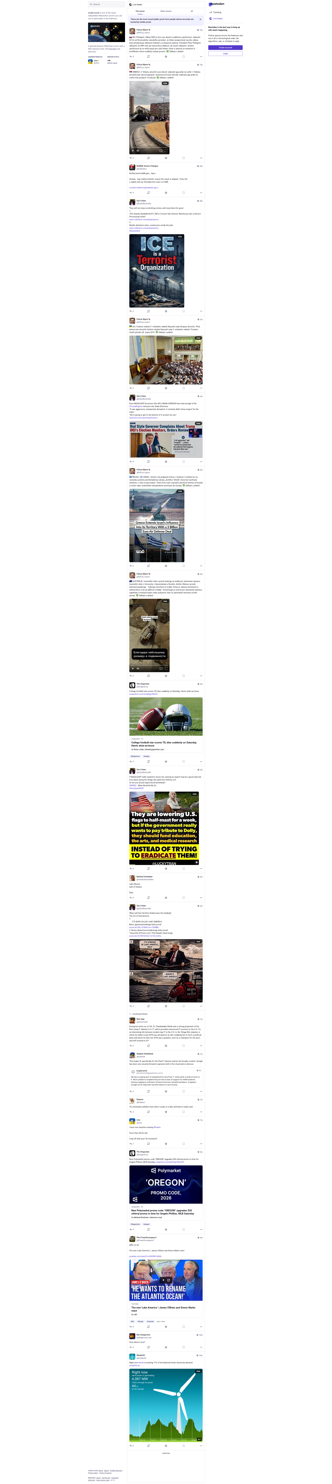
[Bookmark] (183, 56)
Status (106, 1471)
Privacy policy (93, 1473)
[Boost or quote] (148, 56)
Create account (225, 47)
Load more (166, 1453)
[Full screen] (166, 150)
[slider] (149, 146)
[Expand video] (161, 150)
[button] (149, 117)
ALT (199, 1439)
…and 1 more (160, 1321)
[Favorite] (166, 56)
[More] (201, 56)
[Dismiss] (200, 19)
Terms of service (105, 1473)
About (101, 1471)
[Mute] (138, 150)
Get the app (106, 1478)
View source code (102, 1480)
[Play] (133, 150)
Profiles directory (116, 1471)
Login (225, 53)
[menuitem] (149, 117)
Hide (165, 83)
